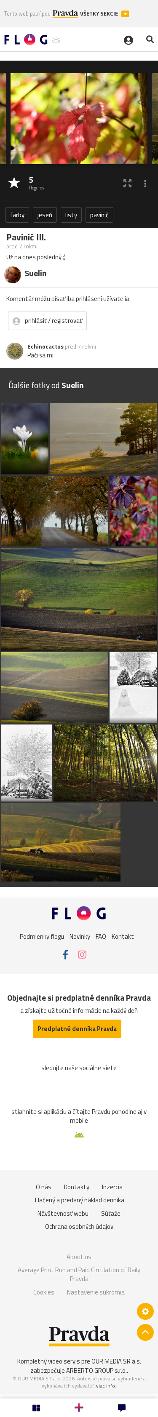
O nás (43, 1187)
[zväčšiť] (127, 183)
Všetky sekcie (99, 14)
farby (17, 215)
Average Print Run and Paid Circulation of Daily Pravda (79, 1274)
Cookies (43, 1292)
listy (71, 215)
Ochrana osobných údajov (79, 1226)
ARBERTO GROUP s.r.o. (96, 1370)
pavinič (99, 215)
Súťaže (111, 1213)
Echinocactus (45, 346)
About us (79, 1256)
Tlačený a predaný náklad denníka (79, 1200)
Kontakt (123, 936)
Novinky (80, 936)
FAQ (101, 936)
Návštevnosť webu (62, 1213)
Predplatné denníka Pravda (77, 1028)
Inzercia (112, 1187)
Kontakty (76, 1187)
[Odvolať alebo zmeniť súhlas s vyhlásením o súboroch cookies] (145, 1311)
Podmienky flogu (42, 936)
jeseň (44, 215)
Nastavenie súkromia (96, 1292)
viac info (105, 1386)
